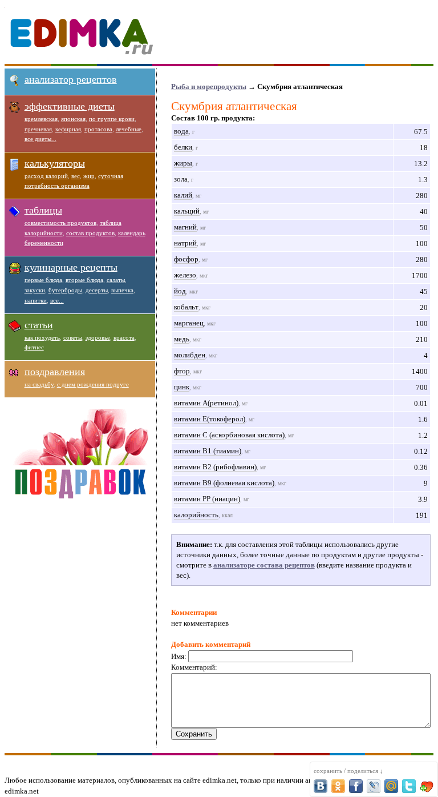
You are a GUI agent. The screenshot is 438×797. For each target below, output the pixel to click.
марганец (189, 323)
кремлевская (41, 118)
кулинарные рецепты (71, 267)
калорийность (196, 514)
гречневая (38, 129)
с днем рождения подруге (93, 384)
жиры (183, 163)
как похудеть (42, 337)
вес (75, 175)
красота (124, 337)
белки (183, 147)
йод (180, 291)
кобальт (186, 307)
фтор (182, 371)
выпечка (122, 290)
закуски (35, 290)
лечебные (128, 129)
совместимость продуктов (60, 222)
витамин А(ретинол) (206, 402)
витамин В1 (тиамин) (207, 450)
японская (73, 118)
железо (185, 275)
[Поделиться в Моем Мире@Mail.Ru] (391, 786)
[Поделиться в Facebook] (356, 786)
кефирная (68, 129)
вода (181, 131)
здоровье (98, 337)
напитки (36, 300)
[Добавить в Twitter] (409, 786)
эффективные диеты (70, 106)
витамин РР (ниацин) (207, 498)
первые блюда (43, 279)
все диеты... (40, 138)
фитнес (34, 347)
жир (89, 175)
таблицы (43, 210)
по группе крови (112, 118)
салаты (116, 279)
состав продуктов (90, 233)
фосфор (186, 259)
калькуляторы (55, 163)
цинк (181, 387)
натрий (185, 243)
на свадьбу (39, 384)
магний (185, 227)
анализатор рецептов (71, 79)
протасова (98, 129)
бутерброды (65, 290)
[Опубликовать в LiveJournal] (373, 786)
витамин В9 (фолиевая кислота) (224, 482)
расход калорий (46, 175)
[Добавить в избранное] (426, 786)
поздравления (55, 371)
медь (181, 339)
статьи (39, 325)
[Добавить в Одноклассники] (338, 786)
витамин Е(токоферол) (209, 418)
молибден (189, 355)
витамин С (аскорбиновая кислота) (229, 434)
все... (57, 300)
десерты (97, 290)
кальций (187, 211)
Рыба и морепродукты (208, 86)
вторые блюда (84, 279)
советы (72, 337)
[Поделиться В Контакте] (320, 786)
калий (183, 195)
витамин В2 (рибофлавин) (215, 466)
